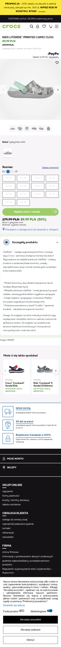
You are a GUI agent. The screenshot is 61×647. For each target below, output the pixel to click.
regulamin (7, 491)
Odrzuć (31, 640)
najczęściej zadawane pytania (18, 523)
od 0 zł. (17, 18)
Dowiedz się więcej (14, 605)
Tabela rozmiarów (50, 167)
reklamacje (8, 532)
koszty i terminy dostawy (15, 500)
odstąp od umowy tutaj (14, 519)
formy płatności (10, 495)
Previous (3, 89)
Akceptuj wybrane (31, 629)
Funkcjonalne (11, 611)
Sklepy (11, 467)
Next (58, 89)
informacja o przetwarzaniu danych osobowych (27, 556)
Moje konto (15, 458)
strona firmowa (10, 552)
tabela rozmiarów (11, 504)
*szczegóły (41, 11)
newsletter (7, 537)
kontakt (6, 528)
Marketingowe (39, 611)
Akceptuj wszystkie (30, 619)
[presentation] (5, 370)
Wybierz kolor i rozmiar (27, 211)
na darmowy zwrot (40, 18)
